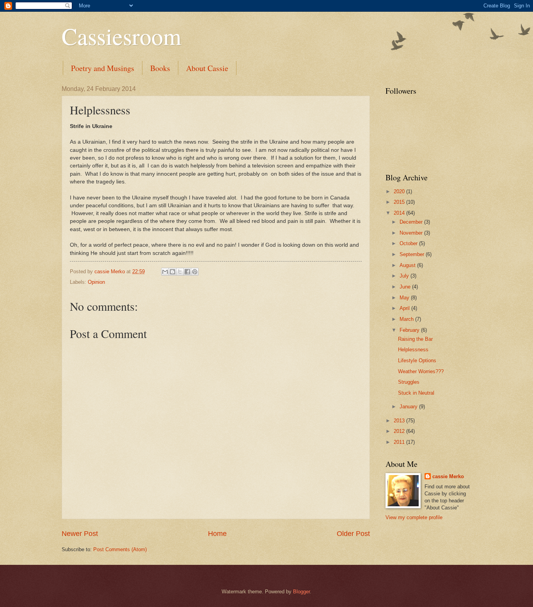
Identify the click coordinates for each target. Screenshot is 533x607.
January (409, 406)
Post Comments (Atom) (120, 549)
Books (160, 68)
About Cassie (207, 68)
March (407, 319)
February (410, 330)
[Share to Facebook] (187, 272)
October (409, 243)
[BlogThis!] (172, 272)
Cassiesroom (121, 36)
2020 (400, 191)
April (405, 308)
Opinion (96, 282)
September (413, 254)
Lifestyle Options (417, 360)
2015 (400, 202)
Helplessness (413, 349)
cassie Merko (448, 476)
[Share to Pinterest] (195, 272)
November (412, 233)
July (405, 276)
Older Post (353, 534)
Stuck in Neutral (416, 393)
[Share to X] (180, 272)
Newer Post (80, 534)
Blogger (301, 592)
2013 (400, 421)
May (405, 298)
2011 (400, 442)
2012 (400, 431)
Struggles (408, 382)
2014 (400, 213)
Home (217, 534)
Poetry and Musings (102, 68)
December (412, 222)
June (406, 287)
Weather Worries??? (421, 371)
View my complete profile (414, 517)
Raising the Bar (415, 339)
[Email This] (165, 272)
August (408, 265)
